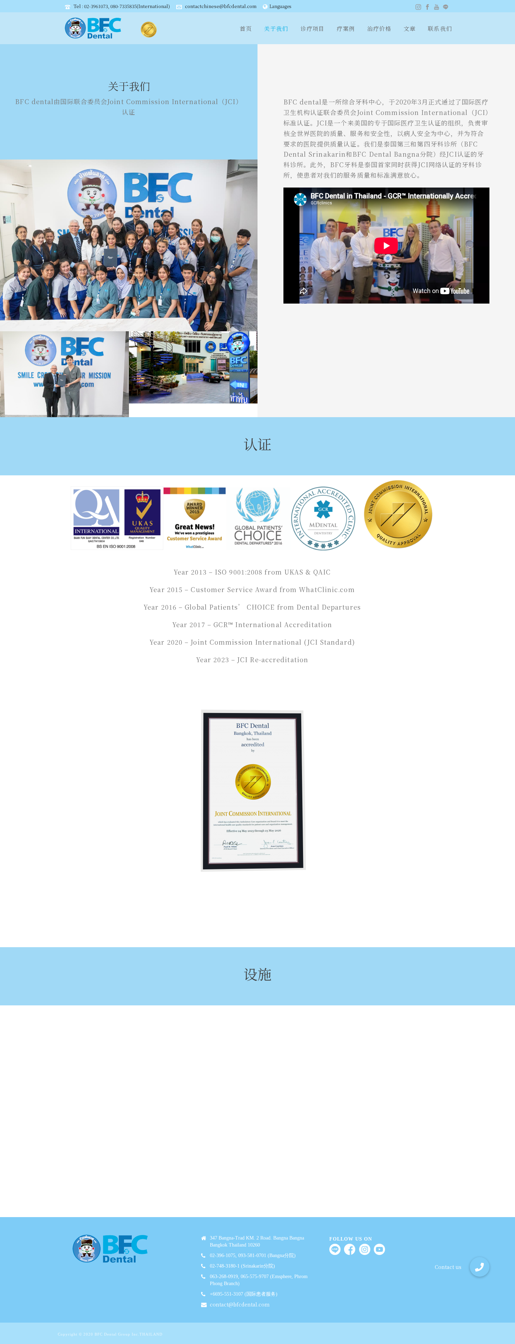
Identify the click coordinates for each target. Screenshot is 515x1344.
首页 (246, 29)
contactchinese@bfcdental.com (220, 6)
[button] (479, 1267)
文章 (410, 29)
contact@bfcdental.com (240, 1304)
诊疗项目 (313, 29)
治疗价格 (379, 29)
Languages (280, 6)
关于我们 (276, 29)
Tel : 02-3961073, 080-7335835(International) (122, 6)
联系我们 (440, 29)
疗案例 (346, 29)
